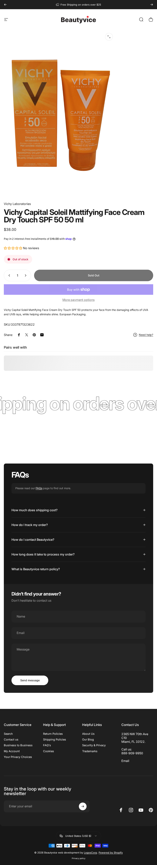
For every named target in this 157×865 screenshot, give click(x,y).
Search (8, 734)
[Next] (151, 4)
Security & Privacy (94, 745)
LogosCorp (90, 852)
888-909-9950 (132, 753)
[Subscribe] (83, 806)
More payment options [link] (78, 300)
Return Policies (53, 734)
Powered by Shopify (111, 852)
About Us (88, 734)
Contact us (11, 739)
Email (125, 761)
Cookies (48, 751)
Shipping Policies (54, 739)
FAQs (39, 488)
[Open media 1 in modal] (109, 37)
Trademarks (89, 751)
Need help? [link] (146, 334)
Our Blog (88, 739)
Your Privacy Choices (18, 757)
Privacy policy (78, 858)
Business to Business (18, 745)
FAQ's (47, 745)
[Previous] (5, 4)
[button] (13, 248)
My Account (12, 751)
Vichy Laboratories (17, 204)
